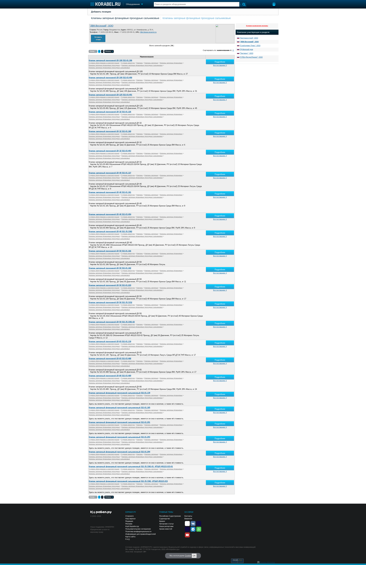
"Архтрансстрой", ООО (249, 38)
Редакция (129, 521)
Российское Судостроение (170, 516)
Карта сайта (130, 537)
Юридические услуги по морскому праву (100, 531)
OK (194, 556)
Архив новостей (165, 529)
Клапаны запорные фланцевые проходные (104, 65)
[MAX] (187, 529)
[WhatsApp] (199, 529)
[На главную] (105, 4)
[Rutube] (199, 523)
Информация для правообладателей (140, 534)
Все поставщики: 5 (220, 65)
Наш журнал (130, 519)
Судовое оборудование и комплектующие (104, 63)
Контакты (188, 516)
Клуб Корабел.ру (132, 526)
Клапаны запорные (151, 63)
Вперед (108, 51)
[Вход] (274, 4)
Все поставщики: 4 (220, 100)
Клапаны (139, 63)
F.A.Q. (127, 539)
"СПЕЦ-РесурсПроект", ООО (251, 57)
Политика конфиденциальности (138, 532)
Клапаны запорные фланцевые (171, 63)
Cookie (188, 555)
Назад (92, 51)
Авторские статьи (166, 524)
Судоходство (164, 519)
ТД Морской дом (246, 49)
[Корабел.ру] (101, 512)
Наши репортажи (166, 526)
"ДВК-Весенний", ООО (101, 26)
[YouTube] (187, 534)
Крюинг (162, 521)
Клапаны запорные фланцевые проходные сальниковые (125, 18)
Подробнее (220, 62)
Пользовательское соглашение (138, 529)
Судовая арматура (128, 63)
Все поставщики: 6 (220, 219)
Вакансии (188, 519)
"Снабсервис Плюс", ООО (250, 46)
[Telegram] (193, 529)
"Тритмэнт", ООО (246, 53)
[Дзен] (187, 523)
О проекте (129, 516)
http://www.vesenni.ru (148, 32)
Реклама (128, 524)
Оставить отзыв (98, 38)
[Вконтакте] (193, 523)
